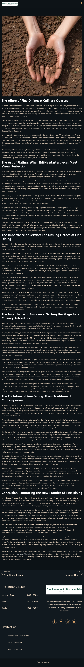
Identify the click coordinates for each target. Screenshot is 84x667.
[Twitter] (61, 621)
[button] (81, 3)
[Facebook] (54, 621)
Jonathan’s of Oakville (23, 554)
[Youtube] (74, 621)
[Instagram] (68, 621)
